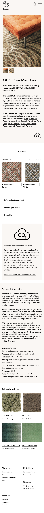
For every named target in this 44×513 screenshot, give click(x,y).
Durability (8, 215)
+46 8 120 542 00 (28, 489)
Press (3, 480)
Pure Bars (33, 118)
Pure (26, 118)
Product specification (12, 207)
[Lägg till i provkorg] (20, 184)
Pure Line (32, 121)
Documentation (7, 472)
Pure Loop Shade (28, 123)
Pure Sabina (8, 126)
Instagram (5, 502)
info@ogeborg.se (29, 486)
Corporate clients (29, 472)
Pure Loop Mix (14, 123)
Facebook (5, 499)
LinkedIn (4, 505)
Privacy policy (6, 475)
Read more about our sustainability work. (20, 274)
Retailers (28, 468)
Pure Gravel (21, 121)
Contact (27, 482)
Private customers (29, 475)
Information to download (14, 200)
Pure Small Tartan (24, 126)
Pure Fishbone (9, 121)
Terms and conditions (8, 478)
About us (6, 468)
